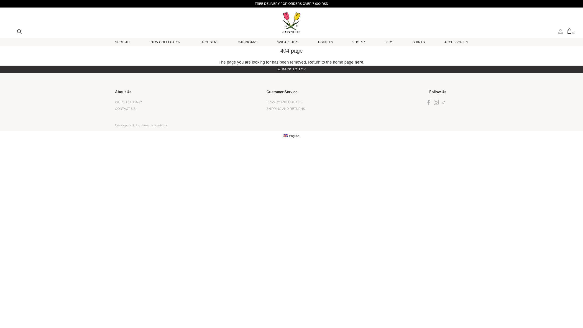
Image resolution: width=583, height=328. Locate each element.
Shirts (419, 42)
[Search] (19, 31)
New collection (166, 42)
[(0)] (569, 31)
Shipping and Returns (285, 108)
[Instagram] (436, 102)
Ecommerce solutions (151, 125)
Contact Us (125, 108)
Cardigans (248, 42)
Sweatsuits (287, 42)
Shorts (359, 42)
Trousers (209, 42)
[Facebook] (428, 102)
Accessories (456, 42)
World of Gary (128, 102)
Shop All (123, 42)
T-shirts (325, 42)
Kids (389, 42)
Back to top (294, 69)
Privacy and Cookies (284, 102)
